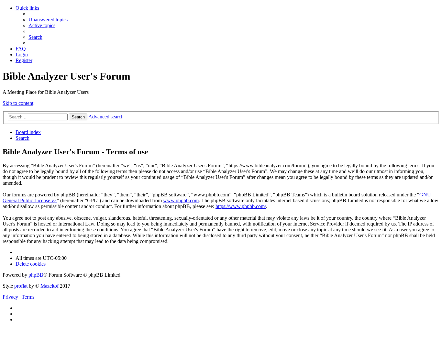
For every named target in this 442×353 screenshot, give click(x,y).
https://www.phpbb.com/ (240, 206)
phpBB (35, 275)
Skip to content (18, 103)
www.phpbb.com (181, 200)
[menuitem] (48, 19)
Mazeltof (49, 286)
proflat (21, 286)
